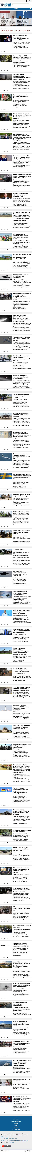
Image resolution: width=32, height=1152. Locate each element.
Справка (16, 1123)
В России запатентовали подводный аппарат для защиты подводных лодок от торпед (21, 1024)
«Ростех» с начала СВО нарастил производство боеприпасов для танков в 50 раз (23, 21)
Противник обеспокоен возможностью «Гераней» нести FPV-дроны (20, 377)
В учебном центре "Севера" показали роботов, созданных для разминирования (21, 889)
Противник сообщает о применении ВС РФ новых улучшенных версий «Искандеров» (20, 708)
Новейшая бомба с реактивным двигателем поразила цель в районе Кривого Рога (20, 573)
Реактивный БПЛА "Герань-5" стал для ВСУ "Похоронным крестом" (21, 338)
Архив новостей (5, 28)
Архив (16, 1117)
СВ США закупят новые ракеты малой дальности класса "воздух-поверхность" (21, 670)
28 (28, 31)
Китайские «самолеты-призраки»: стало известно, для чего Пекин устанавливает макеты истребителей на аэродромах (22, 435)
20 (2, 31)
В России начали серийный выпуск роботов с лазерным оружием (21, 908)
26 (19, 31)
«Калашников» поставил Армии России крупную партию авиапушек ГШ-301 (21, 944)
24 (11, 31)
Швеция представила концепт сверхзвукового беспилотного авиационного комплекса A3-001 (22, 476)
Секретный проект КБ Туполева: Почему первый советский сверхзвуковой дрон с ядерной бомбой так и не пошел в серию (21, 318)
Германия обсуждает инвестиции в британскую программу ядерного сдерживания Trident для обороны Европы (20, 791)
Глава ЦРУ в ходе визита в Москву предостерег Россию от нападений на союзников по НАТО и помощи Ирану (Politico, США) (22, 137)
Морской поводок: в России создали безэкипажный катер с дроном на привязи (21, 1043)
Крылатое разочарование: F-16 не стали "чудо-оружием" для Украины (22, 396)
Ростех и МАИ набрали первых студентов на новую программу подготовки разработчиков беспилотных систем (22, 296)
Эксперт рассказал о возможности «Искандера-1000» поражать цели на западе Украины (21, 650)
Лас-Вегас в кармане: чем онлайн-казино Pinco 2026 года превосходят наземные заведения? (22, 1099)
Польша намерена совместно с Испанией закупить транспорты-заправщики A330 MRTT (21, 456)
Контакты (16, 1127)
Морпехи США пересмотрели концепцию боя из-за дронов (21, 495)
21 (7, 31)
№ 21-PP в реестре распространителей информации (14, 1140)
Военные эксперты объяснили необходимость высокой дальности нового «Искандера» (22, 747)
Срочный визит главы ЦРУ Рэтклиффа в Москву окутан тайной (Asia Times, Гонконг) (21, 157)
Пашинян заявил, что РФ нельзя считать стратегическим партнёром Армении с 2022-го (21, 38)
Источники (16, 1119)
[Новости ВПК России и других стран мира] (5, 6)
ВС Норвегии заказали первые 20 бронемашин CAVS (22, 830)
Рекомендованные (16, 1121)
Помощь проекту (16, 1129)
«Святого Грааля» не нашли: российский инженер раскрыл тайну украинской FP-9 (21, 631)
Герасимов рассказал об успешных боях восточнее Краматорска (20, 96)
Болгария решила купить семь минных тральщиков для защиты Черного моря (22, 1062)
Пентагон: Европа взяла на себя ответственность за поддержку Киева (20, 195)
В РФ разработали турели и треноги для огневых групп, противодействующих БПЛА (21, 513)
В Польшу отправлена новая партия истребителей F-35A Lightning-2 (21, 415)
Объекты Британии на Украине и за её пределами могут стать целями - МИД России (22, 176)
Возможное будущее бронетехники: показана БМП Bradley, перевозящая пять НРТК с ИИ (21, 812)
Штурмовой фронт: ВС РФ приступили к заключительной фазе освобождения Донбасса (22, 57)
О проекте (16, 1125)
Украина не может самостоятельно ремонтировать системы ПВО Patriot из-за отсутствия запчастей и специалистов (21, 552)
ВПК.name (18, 1135)
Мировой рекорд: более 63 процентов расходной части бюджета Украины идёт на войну (8, 21)
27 (23, 31)
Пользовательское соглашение (9, 1138)
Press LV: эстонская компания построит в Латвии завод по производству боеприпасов (21, 689)
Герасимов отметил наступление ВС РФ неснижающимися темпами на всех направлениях (22, 77)
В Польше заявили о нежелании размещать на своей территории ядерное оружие (20, 236)
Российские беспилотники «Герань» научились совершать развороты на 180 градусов (21, 358)
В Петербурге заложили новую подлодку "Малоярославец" (20, 1004)
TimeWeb (11, 1142)
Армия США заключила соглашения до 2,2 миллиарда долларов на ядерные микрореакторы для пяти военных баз (21, 965)
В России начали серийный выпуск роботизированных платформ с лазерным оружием (21, 870)
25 (15, 31)
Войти (29, 1)
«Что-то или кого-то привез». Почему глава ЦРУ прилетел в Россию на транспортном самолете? (22, 116)
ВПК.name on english (6, 1136)
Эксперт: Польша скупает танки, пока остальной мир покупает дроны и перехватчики (20, 850)
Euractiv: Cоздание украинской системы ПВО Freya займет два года (21, 532)
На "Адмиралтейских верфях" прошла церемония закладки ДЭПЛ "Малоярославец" (21, 985)
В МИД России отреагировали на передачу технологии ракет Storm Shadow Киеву (21, 612)
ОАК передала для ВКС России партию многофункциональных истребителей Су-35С (22, 257)
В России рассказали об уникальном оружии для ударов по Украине (20, 593)
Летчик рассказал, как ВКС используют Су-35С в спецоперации (20, 276)
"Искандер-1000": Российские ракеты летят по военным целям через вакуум (21, 727)
